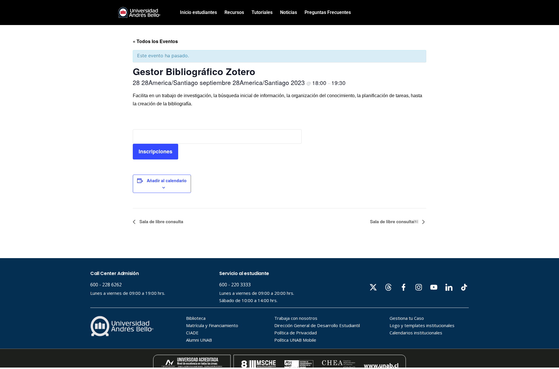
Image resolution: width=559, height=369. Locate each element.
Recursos (234, 12)
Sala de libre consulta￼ (394, 221)
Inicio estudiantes (198, 12)
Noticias (288, 12)
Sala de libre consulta (160, 221)
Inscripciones (155, 151)
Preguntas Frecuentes (328, 12)
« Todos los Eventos (155, 41)
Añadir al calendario (167, 180)
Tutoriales (262, 12)
